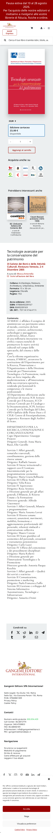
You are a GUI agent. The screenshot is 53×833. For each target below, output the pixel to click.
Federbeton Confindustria (16, 234)
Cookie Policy (20, 829)
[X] (18, 632)
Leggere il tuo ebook (13, 758)
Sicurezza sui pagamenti (15, 748)
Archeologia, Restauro (29, 283)
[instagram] (15, 774)
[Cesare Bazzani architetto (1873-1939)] (37, 204)
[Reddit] (24, 632)
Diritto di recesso (12, 753)
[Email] (36, 637)
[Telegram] (43, 632)
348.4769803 (19, 724)
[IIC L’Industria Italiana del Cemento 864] (16, 208)
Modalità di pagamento (15, 750)
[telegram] (38, 774)
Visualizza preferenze (26, 824)
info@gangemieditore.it (28, 729)
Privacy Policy (31, 829)
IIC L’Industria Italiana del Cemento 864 (16, 225)
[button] (49, 779)
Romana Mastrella (38, 224)
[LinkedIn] (31, 632)
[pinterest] (21, 774)
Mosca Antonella (25, 273)
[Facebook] (12, 632)
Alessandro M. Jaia (37, 228)
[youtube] (27, 774)
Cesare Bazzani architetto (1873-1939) (37, 218)
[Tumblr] (12, 637)
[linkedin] (32, 774)
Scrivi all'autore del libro (22, 276)
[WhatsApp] (37, 632)
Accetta (26, 809)
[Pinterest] (24, 637)
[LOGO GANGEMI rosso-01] (9, 21)
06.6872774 (21, 721)
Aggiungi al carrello (21, 150)
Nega (26, 816)
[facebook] (4, 774)
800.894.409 (32, 719)
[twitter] (9, 774)
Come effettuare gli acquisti (17, 755)
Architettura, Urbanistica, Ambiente (27, 285)
